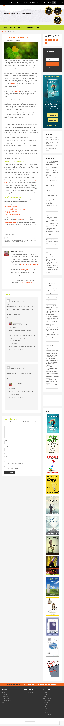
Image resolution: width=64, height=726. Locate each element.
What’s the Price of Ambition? (11, 206)
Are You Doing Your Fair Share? (52, 269)
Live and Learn (5, 698)
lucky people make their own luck (29, 240)
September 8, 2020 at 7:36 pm (17, 368)
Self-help (6, 237)
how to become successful (30, 238)
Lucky (21, 240)
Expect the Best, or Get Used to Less (52, 294)
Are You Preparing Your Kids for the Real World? (15, 208)
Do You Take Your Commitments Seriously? (52, 377)
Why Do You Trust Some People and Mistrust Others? (52, 211)
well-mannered (13, 83)
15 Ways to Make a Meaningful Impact (52, 146)
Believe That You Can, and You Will (52, 286)
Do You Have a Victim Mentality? (11, 211)
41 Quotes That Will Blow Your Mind (52, 181)
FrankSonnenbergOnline (10, 222)
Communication (46, 700)
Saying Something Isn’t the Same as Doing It (52, 143)
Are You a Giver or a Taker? (51, 195)
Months (3, 702)
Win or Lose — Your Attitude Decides (51, 168)
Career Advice (24, 236)
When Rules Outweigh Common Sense (52, 347)
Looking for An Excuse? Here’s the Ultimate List (52, 312)
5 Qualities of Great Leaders (51, 371)
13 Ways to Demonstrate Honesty (52, 350)
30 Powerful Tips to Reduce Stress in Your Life (52, 263)
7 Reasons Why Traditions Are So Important (52, 214)
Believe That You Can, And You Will (52, 235)
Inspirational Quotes (6, 700)
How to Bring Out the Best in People (51, 226)
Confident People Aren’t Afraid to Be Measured (52, 341)
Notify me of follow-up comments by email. (13, 463)
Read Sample (52, 120)
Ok (54, 2)
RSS (16, 219)
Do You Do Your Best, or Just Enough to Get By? (51, 325)
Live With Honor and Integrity (51, 207)
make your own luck (8, 241)
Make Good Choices (9, 213)
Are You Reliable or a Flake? (51, 302)
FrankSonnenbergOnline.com (27, 282)
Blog (6, 31)
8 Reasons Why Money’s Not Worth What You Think (51, 356)
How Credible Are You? (50, 314)
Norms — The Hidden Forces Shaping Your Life (51, 299)
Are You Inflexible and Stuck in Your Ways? (52, 369)
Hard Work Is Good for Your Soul (52, 327)
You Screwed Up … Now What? (52, 309)
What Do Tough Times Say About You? (52, 251)
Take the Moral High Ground (51, 283)
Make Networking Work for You (52, 360)
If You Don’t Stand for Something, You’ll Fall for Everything (52, 184)
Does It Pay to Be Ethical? (51, 332)
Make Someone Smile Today (51, 137)
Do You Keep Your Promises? (51, 254)
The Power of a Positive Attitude (52, 237)
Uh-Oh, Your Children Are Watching (51, 149)
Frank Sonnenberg (17, 322)
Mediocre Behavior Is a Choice (52, 305)
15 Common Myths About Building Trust (52, 232)
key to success (17, 240)
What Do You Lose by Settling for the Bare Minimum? (52, 189)
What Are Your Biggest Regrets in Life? (52, 256)
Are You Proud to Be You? (51, 209)
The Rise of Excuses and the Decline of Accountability (51, 363)
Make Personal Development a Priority (52, 374)
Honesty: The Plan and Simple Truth (52, 173)
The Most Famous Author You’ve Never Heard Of (52, 271)
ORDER (56, 125)
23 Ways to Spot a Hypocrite (51, 175)
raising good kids (16, 241)
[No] (62, 2)
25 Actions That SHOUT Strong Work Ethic (52, 319)
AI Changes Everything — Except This (52, 335)
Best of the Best (46, 712)
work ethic (17, 91)
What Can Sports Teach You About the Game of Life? (53, 202)
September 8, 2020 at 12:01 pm (17, 301)
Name (6, 440)
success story (22, 241)
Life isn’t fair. (11, 147)
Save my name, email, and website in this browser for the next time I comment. (19, 455)
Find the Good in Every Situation (52, 316)
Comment (6, 425)
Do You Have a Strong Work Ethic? (51, 385)
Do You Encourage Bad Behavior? (52, 170)
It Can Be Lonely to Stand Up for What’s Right (52, 218)
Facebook (26, 219)
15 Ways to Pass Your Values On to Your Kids (14, 209)
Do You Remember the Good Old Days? (52, 178)
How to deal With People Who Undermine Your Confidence (52, 352)
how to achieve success (19, 238)
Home (3, 31)
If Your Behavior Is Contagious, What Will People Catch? (52, 192)
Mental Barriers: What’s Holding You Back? (14, 214)
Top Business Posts (6, 696)
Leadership (30, 236)
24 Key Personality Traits (28, 692)
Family (44, 696)
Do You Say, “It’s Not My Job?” (52, 307)
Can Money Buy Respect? (51, 358)
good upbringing (11, 238)
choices (16, 184)
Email (6, 446)
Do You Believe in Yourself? (51, 288)
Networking (45, 694)
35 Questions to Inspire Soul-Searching (51, 199)
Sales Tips (45, 710)
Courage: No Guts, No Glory (51, 297)
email (21, 219)
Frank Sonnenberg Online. (30, 720)
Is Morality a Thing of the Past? (52, 205)
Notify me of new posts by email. (11, 468)
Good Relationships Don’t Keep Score (52, 165)
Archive (3, 692)
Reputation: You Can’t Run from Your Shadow (52, 388)
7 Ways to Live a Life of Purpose (52, 265)
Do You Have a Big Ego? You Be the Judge (52, 382)
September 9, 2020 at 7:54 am (19, 385)
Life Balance (46, 708)
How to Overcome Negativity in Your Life (52, 245)
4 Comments (17, 40)
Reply (8, 317)
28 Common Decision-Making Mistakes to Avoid (51, 344)
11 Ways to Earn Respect (51, 303)
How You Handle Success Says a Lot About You (52, 330)
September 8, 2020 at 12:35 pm (20, 324)
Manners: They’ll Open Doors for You (52, 140)
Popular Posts (5, 694)
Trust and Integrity (47, 698)
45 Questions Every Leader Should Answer (51, 366)
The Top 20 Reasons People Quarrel (51, 221)
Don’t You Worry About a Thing (52, 223)
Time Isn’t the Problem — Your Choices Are (52, 229)
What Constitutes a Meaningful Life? (52, 242)
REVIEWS (49, 125)
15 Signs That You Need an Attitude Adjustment (51, 322)
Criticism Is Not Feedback (51, 379)
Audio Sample (52, 115)
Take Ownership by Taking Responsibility (51, 260)
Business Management (16, 236)
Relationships (35, 236)
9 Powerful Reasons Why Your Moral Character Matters (52, 162)
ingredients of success (8, 240)
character (25, 166)
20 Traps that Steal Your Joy (51, 239)
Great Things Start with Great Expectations (51, 291)
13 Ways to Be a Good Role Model (52, 197)
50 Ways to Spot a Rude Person (52, 187)
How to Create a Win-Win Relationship (51, 338)
